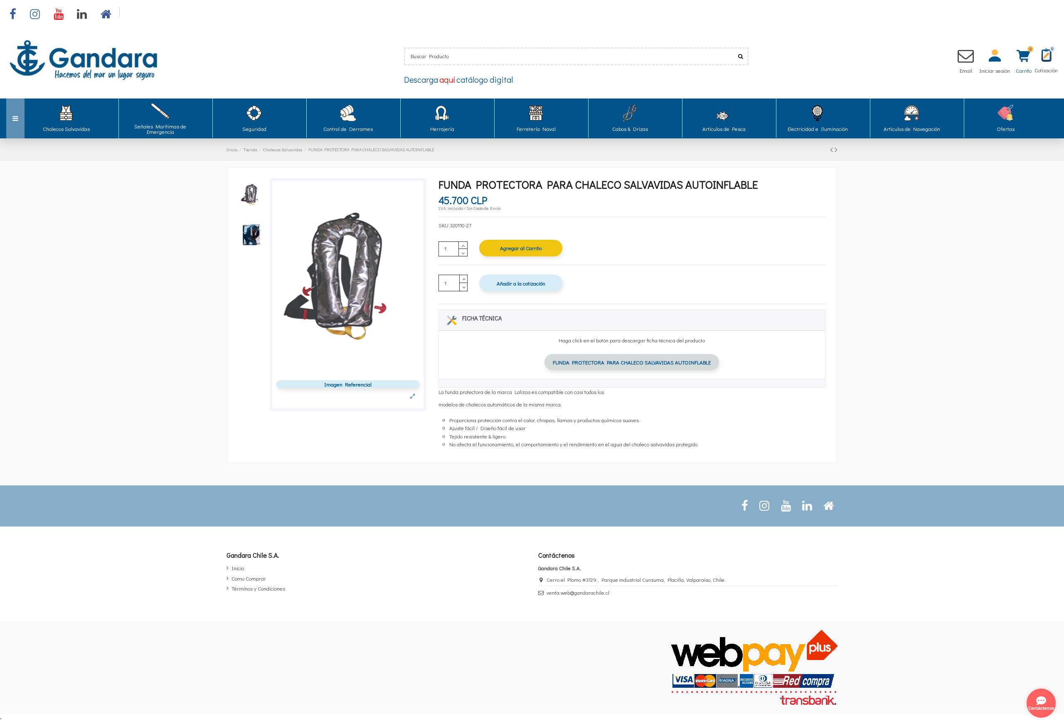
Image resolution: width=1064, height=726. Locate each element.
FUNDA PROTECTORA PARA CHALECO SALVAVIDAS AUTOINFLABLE (632, 362)
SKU (443, 225)
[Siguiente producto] (836, 149)
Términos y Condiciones (258, 588)
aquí (447, 79)
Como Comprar (249, 578)
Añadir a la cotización (521, 283)
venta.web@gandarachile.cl (578, 592)
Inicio (238, 567)
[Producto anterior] (832, 149)
